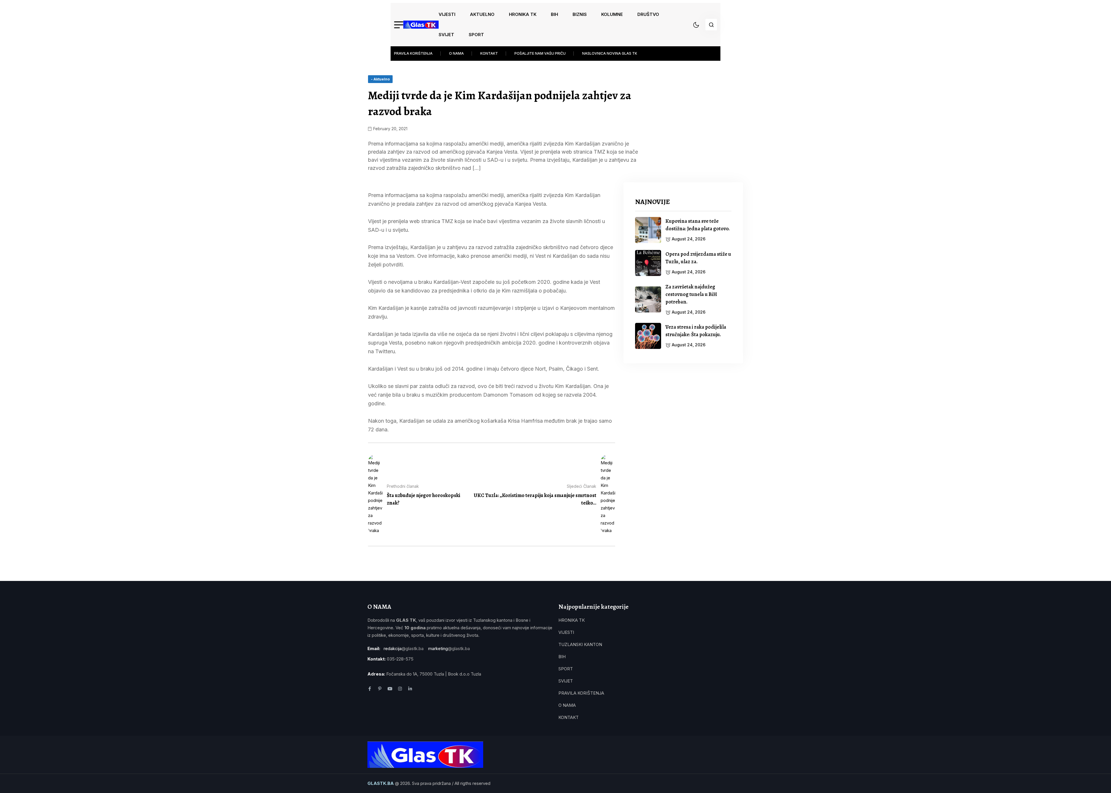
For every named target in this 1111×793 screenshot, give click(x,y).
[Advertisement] (683, 415)
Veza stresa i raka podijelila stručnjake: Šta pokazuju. (695, 330)
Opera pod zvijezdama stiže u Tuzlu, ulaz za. (698, 258)
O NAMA (456, 53)
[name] (421, 25)
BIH (554, 14)
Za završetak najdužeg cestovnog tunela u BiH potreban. (691, 294)
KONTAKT (489, 53)
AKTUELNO (482, 14)
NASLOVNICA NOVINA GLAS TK (609, 53)
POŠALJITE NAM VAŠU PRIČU (540, 53)
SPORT (476, 34)
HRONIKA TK (522, 14)
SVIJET (446, 34)
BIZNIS (580, 14)
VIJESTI (447, 14)
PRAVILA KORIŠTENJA (413, 53)
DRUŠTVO (648, 14)
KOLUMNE (612, 14)
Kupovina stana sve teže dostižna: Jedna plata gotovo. (697, 225)
